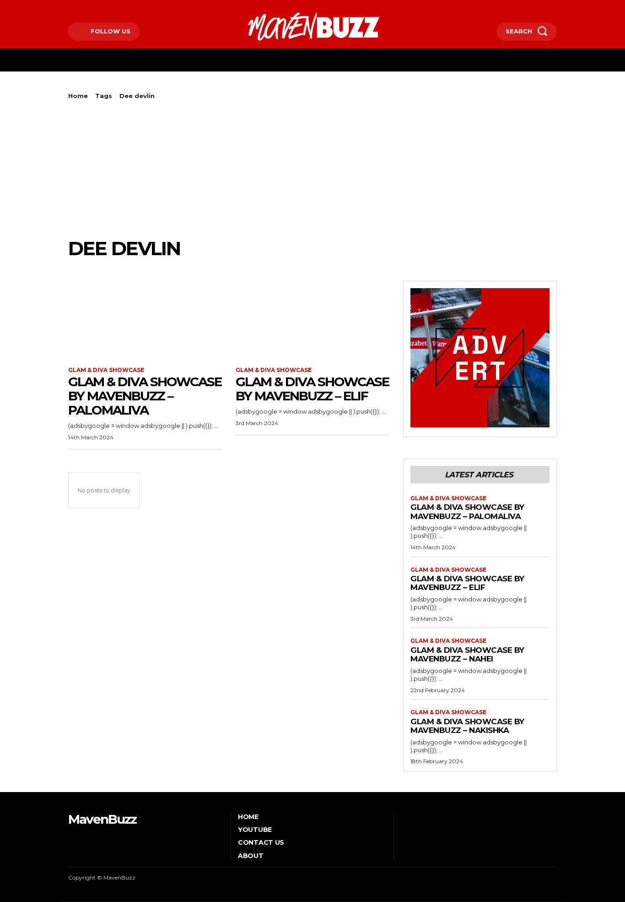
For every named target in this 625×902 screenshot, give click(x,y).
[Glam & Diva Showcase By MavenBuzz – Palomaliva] (145, 319)
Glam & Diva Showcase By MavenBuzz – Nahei (467, 654)
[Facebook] (69, 7)
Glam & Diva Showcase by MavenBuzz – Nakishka (467, 726)
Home (78, 95)
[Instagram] (83, 7)
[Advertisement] (312, 168)
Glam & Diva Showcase (106, 370)
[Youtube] (111, 7)
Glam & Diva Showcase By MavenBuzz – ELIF (312, 389)
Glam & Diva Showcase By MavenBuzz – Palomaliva (144, 396)
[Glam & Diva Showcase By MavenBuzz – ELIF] (312, 319)
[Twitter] (97, 7)
